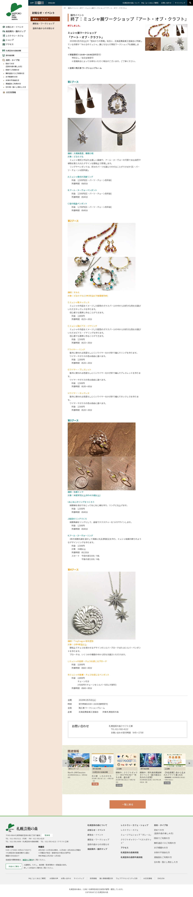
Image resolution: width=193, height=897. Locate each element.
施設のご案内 (28, 859)
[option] (78, 765)
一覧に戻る (127, 804)
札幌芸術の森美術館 (13, 50)
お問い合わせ (166, 3)
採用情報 (93, 878)
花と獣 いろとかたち (101, 776)
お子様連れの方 (12, 76)
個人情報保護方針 (106, 878)
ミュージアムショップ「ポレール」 (136, 834)
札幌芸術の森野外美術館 (131, 857)
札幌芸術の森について (131, 3)
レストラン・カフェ (15, 35)
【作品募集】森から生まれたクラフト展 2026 (175, 773)
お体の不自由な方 (12, 80)
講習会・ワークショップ (43, 23)
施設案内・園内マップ (16, 31)
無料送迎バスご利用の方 (15, 73)
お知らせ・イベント (15, 26)
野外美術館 (10, 55)
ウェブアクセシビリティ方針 (127, 878)
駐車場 (47, 835)
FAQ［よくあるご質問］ (150, 3)
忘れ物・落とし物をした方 (16, 87)
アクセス (10, 44)
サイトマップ (180, 3)
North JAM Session (76, 772)
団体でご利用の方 (12, 70)
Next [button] (189, 763)
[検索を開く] (190, 3)
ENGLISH (51, 3)
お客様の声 (54, 878)
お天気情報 (11, 92)
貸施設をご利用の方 (13, 83)
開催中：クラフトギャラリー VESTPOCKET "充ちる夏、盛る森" (126, 775)
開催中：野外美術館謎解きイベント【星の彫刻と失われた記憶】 (150, 775)
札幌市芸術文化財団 (96, 889)
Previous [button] (65, 763)
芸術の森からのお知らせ (43, 28)
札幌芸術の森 (103, 892)
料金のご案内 (14, 866)
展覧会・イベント (40, 18)
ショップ (10, 39)
